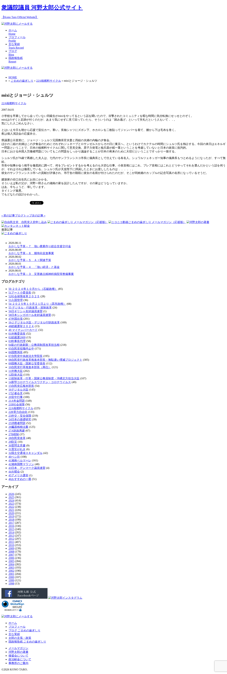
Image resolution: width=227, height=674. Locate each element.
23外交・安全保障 (20, 415)
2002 (11, 570)
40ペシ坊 (14, 456)
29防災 (13, 441)
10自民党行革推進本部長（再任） (30, 367)
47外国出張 (16, 318)
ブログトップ (23, 215)
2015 (11, 529)
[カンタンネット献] (15, 225)
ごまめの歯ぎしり (22, 80)
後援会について (18, 655)
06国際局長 (16, 352)
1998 (11, 583)
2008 (11, 551)
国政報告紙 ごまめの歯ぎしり (27, 641)
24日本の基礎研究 (20, 419)
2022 (11, 506)
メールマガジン (18, 648)
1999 (11, 580)
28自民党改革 (17, 438)
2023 (11, 503)
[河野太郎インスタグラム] (65, 597)
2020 (11, 513)
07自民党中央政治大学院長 (26, 356)
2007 (11, 554)
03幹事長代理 (17, 341)
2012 (11, 538)
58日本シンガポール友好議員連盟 (30, 314)
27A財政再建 (17, 430)
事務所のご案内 (18, 663)
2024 (11, 500)
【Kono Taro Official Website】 (19, 17)
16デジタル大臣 (18, 389)
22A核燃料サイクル (48, 80)
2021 (11, 509)
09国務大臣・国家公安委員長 (27, 363)
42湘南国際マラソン (21, 464)
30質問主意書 (17, 445)
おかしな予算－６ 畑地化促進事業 (31, 253)
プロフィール (17, 626)
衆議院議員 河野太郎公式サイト (42, 7)
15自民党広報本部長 (21, 385)
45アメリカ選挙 (18, 475)
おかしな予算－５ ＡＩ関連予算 (30, 260)
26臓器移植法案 (18, 426)
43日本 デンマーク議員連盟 (27, 467)
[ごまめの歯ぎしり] (14, 233)
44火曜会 (14, 471)
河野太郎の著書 (18, 651)
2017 (11, 522)
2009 (11, 548)
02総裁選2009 (17, 337)
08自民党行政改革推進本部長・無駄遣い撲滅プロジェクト (45, 359)
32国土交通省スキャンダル (26, 452)
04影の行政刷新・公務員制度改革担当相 (34, 344)
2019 (11, 516)
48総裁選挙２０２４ (21, 326)
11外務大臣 (16, 370)
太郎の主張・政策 (20, 637)
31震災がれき (17, 449)
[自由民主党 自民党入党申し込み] (24, 222)
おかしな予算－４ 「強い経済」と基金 (34, 267)
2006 (11, 557)
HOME (13, 77)
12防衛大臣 (16, 374)
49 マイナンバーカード (23, 329)
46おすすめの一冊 (20, 479)
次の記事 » (38, 215)
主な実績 (14, 634)
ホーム (13, 622)
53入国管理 (16, 300)
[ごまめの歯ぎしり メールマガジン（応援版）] (78, 222)
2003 (11, 567)
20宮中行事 (16, 397)
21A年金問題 (17, 400)
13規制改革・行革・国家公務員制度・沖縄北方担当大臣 (44, 378)
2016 (11, 525)
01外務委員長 (17, 333)
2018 (11, 519)
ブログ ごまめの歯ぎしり (24, 630)
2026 (11, 494)
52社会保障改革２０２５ (24, 296)
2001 (11, 573)
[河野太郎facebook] (24, 597)
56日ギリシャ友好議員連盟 (26, 311)
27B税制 (14, 434)
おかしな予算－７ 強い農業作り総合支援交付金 (40, 246)
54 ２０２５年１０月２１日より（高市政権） (37, 303)
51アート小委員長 (20, 292)
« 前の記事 (8, 215)
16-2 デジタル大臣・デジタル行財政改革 (34, 322)
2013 (11, 535)
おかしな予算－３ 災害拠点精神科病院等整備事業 (41, 273)
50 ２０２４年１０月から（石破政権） (33, 288)
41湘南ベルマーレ (20, 460)
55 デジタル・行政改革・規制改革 (30, 307)
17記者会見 (16, 393)
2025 (11, 497)
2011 (11, 541)
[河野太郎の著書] (198, 222)
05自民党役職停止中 (21, 348)
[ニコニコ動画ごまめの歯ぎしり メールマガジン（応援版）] (147, 222)
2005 (11, 561)
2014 (11, 532)
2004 (11, 564)
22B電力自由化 (18, 411)
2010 (11, 545)
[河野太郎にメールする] (17, 23)
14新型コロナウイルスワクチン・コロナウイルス (40, 382)
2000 (11, 577)
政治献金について (20, 659)
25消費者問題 (17, 423)
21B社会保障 (17, 404)
